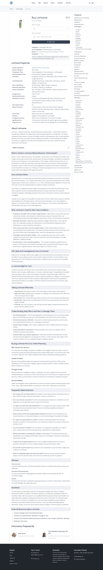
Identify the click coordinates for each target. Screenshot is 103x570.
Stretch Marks (46, 89)
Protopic (78, 150)
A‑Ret (77, 138)
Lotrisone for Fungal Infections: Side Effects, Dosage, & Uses (31, 515)
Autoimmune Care (79, 58)
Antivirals (76, 54)
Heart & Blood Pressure (80, 78)
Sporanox (78, 35)
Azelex (77, 157)
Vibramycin (79, 107)
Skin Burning (35, 85)
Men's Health (78, 84)
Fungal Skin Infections (38, 76)
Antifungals (19, 9)
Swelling (48, 87)
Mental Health (78, 86)
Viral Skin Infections (37, 81)
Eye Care (76, 76)
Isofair (77, 139)
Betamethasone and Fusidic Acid (84, 162)
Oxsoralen (78, 129)
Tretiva (77, 143)
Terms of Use (13, 563)
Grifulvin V (78, 40)
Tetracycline (79, 120)
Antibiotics (77, 22)
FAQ (39, 3)
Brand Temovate (80, 118)
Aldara (77, 116)
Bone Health (77, 62)
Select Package (36, 33)
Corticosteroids (47, 72)
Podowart (78, 125)
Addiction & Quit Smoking (81, 18)
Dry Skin (34, 87)
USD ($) (68, 3)
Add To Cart (52, 42)
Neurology (77, 89)
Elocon (77, 111)
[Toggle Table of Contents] (68, 148)
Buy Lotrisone (39, 17)
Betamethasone (48, 49)
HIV (75, 80)
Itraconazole (79, 47)
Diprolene (78, 147)
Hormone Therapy (79, 82)
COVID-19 (77, 67)
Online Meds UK (78, 556)
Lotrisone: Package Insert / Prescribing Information (28, 513)
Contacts (60, 3)
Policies (46, 3)
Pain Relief (77, 93)
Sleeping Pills (77, 165)
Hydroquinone (79, 145)
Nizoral (77, 33)
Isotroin (78, 154)
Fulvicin (78, 36)
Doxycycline (79, 100)
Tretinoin (78, 159)
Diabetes (76, 69)
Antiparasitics (78, 52)
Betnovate (78, 130)
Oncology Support (79, 91)
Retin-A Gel (79, 123)
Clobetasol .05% (80, 152)
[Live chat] (92, 3)
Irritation (53, 85)
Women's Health (78, 172)
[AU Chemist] (20, 3)
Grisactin (78, 29)
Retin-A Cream (79, 109)
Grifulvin (78, 43)
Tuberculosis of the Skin (52, 81)
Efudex (77, 134)
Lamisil (77, 31)
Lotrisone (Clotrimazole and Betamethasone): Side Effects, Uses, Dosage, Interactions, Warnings (41, 518)
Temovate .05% (79, 127)
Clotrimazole (57, 49)
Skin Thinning (36, 89)
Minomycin (78, 102)
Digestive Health (78, 71)
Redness (41, 87)
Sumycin (78, 104)
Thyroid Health (78, 167)
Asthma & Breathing (80, 56)
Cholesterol (77, 65)
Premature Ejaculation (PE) (81, 95)
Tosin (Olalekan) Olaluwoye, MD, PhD (58, 532)
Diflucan (78, 42)
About (53, 3)
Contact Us (36, 558)
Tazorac (78, 132)
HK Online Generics (79, 559)
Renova (78, 155)
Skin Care (49, 47)
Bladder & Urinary (79, 60)
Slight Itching (45, 85)
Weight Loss (77, 170)
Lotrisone (78, 38)
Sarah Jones (21, 533)
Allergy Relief (77, 20)
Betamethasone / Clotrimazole (83, 49)
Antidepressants (79, 24)
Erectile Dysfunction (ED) (81, 73)
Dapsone (78, 106)
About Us (12, 558)
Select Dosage (36, 24)
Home (33, 3)
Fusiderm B (79, 136)
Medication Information (20, 521)
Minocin (78, 122)
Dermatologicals (36, 72)
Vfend (77, 45)
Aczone (78, 141)
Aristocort (78, 115)
